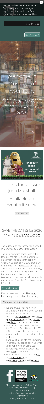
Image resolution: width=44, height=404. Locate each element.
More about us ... (10, 288)
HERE (13, 351)
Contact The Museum (22, 390)
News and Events (27, 235)
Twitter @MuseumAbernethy (23, 356)
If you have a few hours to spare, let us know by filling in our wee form (24, 319)
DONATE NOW (32, 34)
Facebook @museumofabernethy (22, 360)
